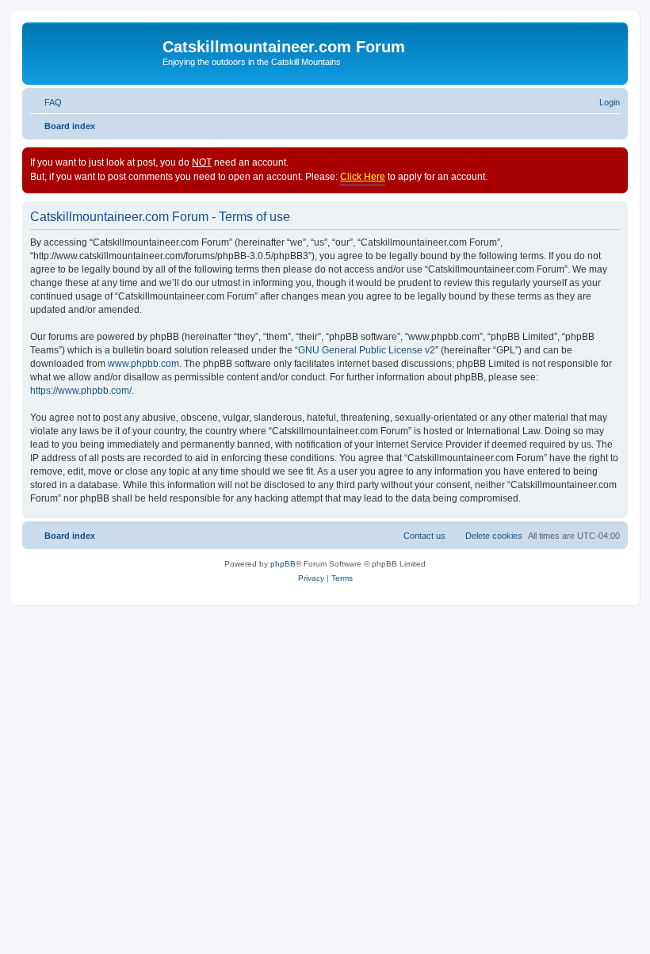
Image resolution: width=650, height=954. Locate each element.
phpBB (283, 563)
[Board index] (94, 51)
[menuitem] (46, 102)
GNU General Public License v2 (366, 350)
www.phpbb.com (143, 363)
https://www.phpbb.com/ (81, 390)
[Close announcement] (615, 160)
